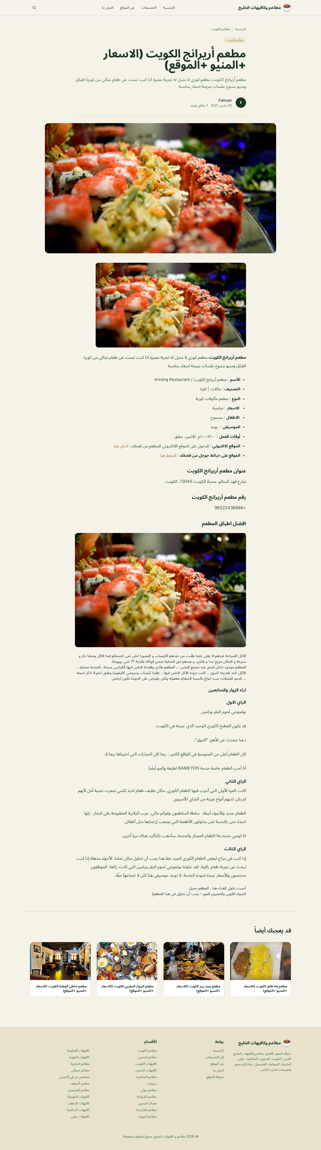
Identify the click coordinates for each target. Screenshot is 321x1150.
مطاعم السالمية (146, 1077)
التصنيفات (149, 7)
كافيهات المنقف (79, 1103)
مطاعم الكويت (220, 29)
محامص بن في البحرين (74, 1077)
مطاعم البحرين (147, 1057)
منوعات (151, 1083)
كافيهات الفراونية (78, 1050)
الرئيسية (169, 7)
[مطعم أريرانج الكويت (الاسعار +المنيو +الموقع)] (160, 305)
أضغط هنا (168, 455)
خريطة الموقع (215, 1077)
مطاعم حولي (149, 1090)
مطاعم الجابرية (80, 1063)
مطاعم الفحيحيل (79, 1090)
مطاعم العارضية (146, 1110)
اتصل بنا (108, 7)
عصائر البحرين (147, 1103)
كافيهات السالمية (78, 1110)
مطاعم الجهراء (147, 1116)
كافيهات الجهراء (79, 1057)
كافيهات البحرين (146, 1070)
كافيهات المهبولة (78, 1096)
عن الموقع (127, 7)
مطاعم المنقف (80, 1083)
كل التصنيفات (214, 1057)
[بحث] (34, 7)
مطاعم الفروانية (147, 1096)
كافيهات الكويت (146, 1063)
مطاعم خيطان (80, 1070)
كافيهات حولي (80, 1116)
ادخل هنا (121, 446)
